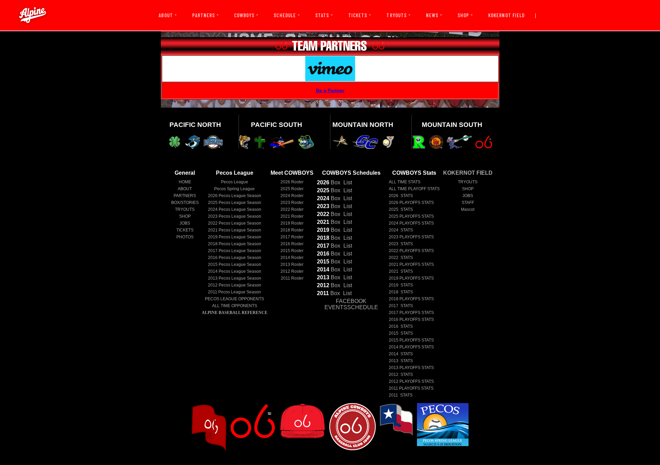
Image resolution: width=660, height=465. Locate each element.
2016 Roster (292, 243)
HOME (185, 182)
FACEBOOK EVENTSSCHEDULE (351, 304)
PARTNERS (203, 15)
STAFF (468, 202)
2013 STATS (401, 360)
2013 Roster (292, 264)
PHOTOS (185, 237)
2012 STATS (401, 374)
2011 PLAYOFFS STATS (411, 388)
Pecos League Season (234, 195)
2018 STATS (401, 292)
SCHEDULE (285, 15)
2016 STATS (401, 326)
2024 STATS (401, 230)
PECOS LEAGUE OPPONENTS (234, 298)
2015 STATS (401, 333)
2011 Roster (292, 278)
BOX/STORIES (185, 202)
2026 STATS (401, 195)
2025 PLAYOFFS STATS (411, 216)
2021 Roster (292, 216)
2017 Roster (292, 237)
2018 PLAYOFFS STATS (411, 298)
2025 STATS (401, 209)
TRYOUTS (396, 15)
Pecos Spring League (234, 188)
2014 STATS (401, 354)
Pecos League (234, 182)
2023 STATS (401, 243)
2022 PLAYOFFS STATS (411, 250)
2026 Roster (292, 182)
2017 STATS (401, 305)
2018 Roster (292, 230)
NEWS (432, 15)
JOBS (184, 223)
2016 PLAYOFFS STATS (411, 319)
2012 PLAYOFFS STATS (411, 381)
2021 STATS (401, 271)
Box (328, 182)
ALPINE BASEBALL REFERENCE (234, 312)
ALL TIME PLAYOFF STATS (414, 188)
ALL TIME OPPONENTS (234, 305)
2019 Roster (292, 223)
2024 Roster (292, 195)
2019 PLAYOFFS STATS (411, 278)
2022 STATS (401, 257)
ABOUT (165, 15)
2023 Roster (292, 202)
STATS (322, 15)
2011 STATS (400, 395)
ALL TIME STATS (404, 182)
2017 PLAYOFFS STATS (411, 312)
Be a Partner (330, 90)
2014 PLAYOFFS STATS (411, 347)
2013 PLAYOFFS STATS (411, 367)
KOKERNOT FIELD (506, 15)
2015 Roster (292, 250)
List (347, 182)
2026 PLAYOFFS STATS (411, 202)
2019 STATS (401, 285)
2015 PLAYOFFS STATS (411, 340)
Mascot (467, 209)
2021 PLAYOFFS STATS (411, 264)
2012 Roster (292, 271)
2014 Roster (292, 257)
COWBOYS (244, 15)
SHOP (463, 15)
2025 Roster (292, 188)
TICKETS (357, 15)
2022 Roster (292, 209)
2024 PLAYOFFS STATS (411, 223)
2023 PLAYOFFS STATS (411, 237)
